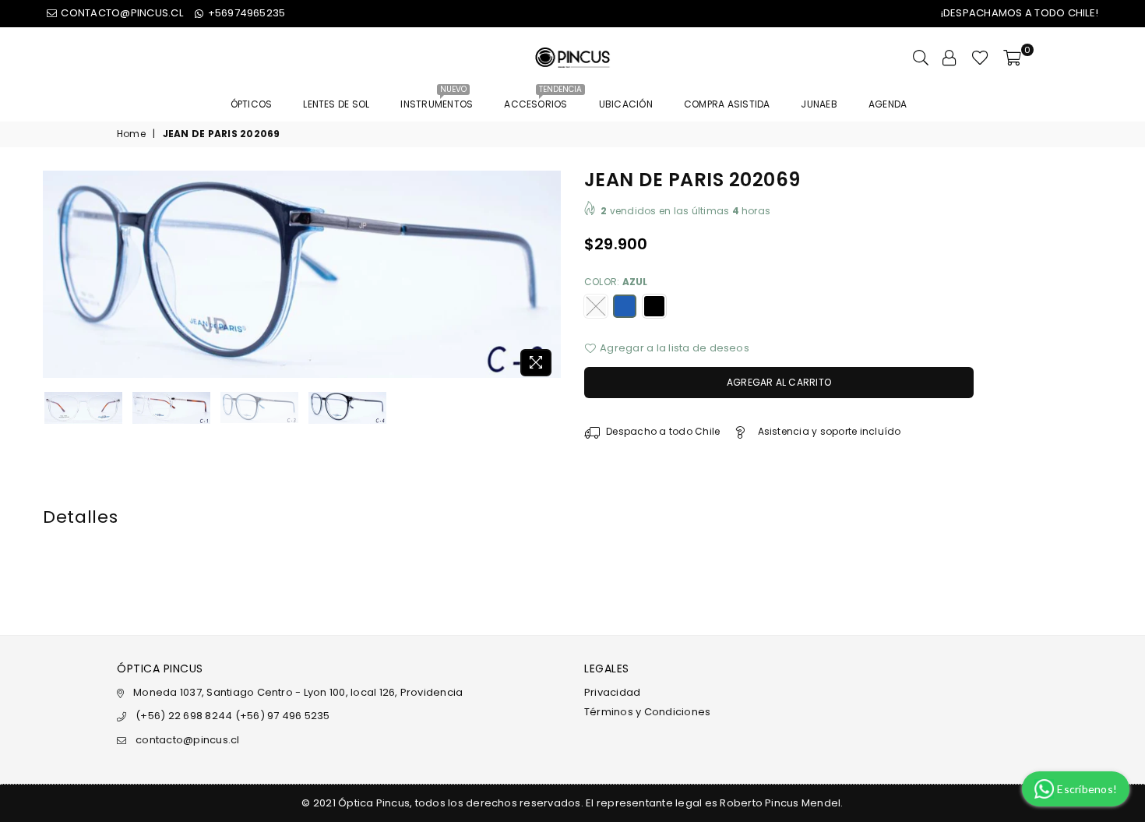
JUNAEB (819, 104)
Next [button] (547, 277)
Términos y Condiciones (647, 711)
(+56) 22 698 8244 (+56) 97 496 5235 (232, 715)
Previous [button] (56, 277)
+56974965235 (245, 12)
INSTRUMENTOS (436, 100)
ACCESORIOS (541, 100)
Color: (616, 282)
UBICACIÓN (626, 104)
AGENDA (887, 104)
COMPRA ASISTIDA (727, 104)
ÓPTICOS (252, 104)
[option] (302, 274)
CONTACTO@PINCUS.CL (120, 12)
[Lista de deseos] (980, 57)
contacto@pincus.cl (187, 739)
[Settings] (949, 57)
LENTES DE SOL (336, 104)
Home (131, 134)
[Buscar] (920, 57)
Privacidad (612, 692)
